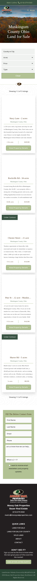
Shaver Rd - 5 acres (18, 357)
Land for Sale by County (18, 531)
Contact (19, 542)
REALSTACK (29, 572)
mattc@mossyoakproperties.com (18, 515)
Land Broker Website (9, 572)
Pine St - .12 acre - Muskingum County (18, 297)
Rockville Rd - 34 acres (18, 178)
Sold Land (18, 535)
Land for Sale (18, 528)
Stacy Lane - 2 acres (18, 118)
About (19, 539)
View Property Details (18, 148)
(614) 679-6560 (26, 2)
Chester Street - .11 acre (18, 238)
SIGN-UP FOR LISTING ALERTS (18, 562)
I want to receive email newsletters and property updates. (18, 468)
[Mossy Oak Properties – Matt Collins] (7, 10)
